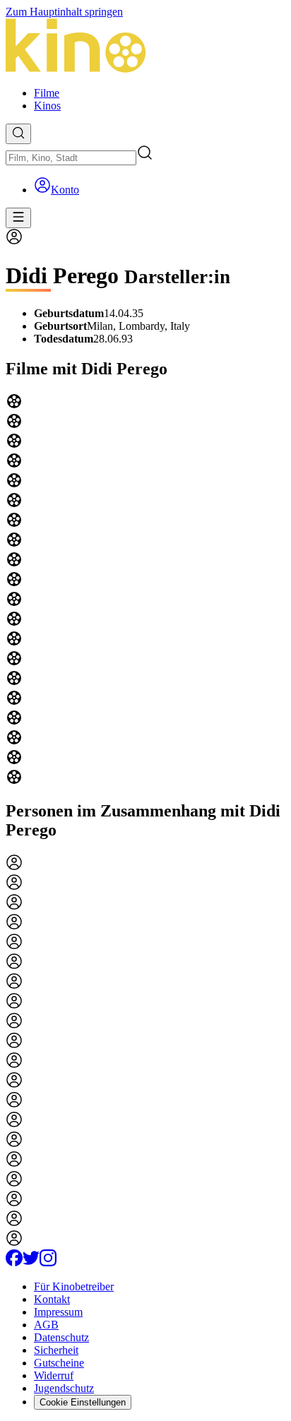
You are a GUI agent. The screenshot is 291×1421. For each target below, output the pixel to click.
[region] (145, 590)
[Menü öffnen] (18, 218)
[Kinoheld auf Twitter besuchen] (31, 1262)
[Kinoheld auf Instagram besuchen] (48, 1262)
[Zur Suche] (18, 134)
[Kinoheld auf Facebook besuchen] (14, 1262)
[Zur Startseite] (145, 47)
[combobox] (71, 157)
